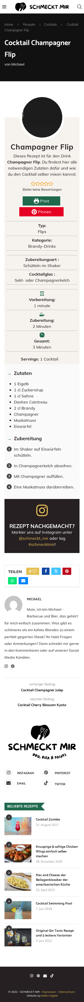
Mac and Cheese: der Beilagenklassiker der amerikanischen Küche (53, 880)
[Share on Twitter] (56, 571)
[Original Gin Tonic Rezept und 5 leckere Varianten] (17, 937)
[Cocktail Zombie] (17, 826)
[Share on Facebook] (46, 571)
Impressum (49, 991)
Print (44, 201)
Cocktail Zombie (48, 819)
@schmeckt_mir (33, 538)
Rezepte (29, 25)
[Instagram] (31, 975)
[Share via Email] (23, 580)
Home (8, 25)
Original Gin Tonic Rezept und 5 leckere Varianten (55, 933)
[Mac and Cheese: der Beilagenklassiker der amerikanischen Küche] (17, 882)
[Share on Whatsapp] (12, 580)
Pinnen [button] (44, 211)
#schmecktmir (41, 544)
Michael (17, 64)
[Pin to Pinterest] (66, 571)
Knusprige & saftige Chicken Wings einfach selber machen (57, 851)
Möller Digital (49, 995)
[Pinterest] (38, 975)
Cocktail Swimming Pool (54, 903)
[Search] (79, 6)
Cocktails (50, 25)
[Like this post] (34, 571)
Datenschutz (66, 991)
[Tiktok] (52, 975)
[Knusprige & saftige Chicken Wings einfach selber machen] (17, 853)
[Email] (45, 975)
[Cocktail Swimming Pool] (17, 910)
